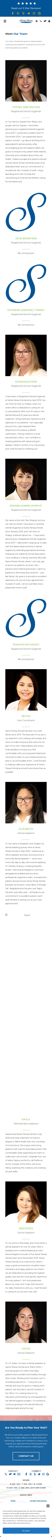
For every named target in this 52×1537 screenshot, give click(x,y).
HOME (13, 1501)
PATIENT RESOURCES (38, 1501)
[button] (48, 1506)
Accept (26, 1530)
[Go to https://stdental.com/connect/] (18, 4)
